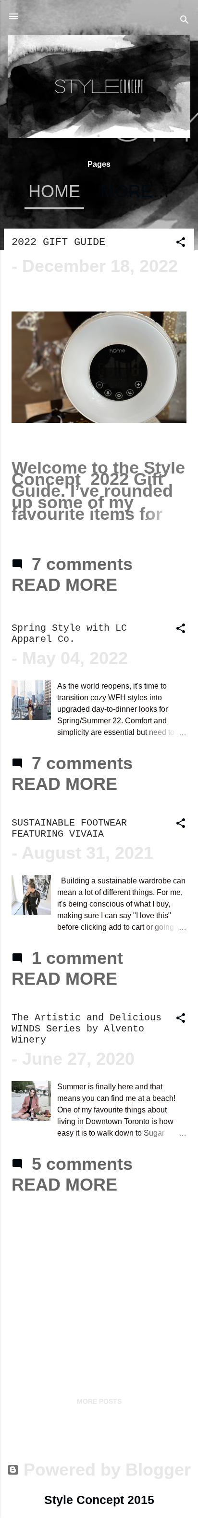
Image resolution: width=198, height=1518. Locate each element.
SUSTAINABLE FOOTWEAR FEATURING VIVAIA (69, 828)
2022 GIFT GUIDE (58, 242)
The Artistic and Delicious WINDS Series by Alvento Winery (86, 1028)
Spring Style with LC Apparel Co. (69, 634)
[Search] (184, 19)
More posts (99, 1401)
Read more (64, 585)
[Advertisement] (99, 1277)
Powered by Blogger (105, 1469)
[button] (180, 242)
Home (54, 191)
